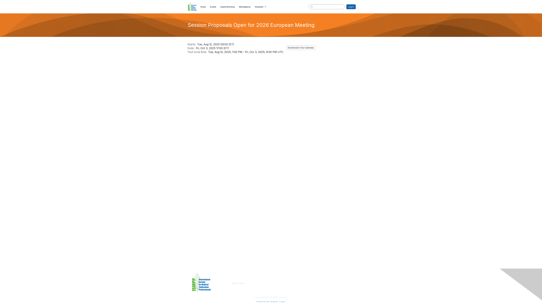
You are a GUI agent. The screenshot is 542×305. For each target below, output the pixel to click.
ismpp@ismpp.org (239, 286)
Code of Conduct (321, 286)
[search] (312, 6)
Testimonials (278, 286)
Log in (351, 7)
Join (274, 283)
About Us (317, 283)
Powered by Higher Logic (271, 302)
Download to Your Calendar (301, 47)
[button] (261, 7)
